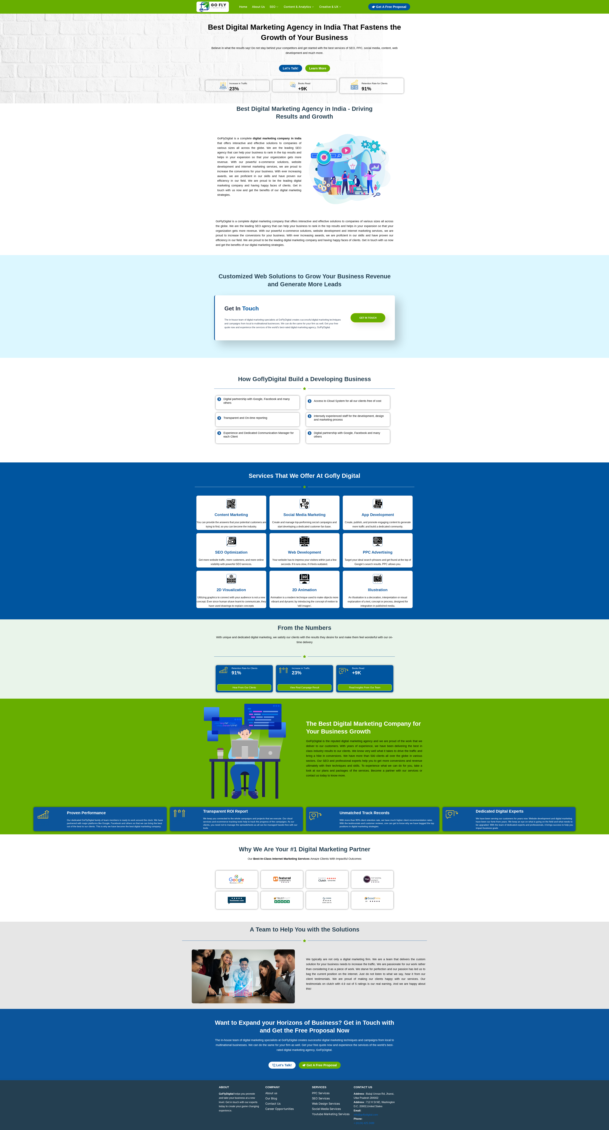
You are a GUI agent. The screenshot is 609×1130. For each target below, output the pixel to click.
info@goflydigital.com (366, 1114)
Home (243, 6)
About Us (258, 6)
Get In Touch (368, 317)
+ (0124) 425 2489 (364, 1123)
